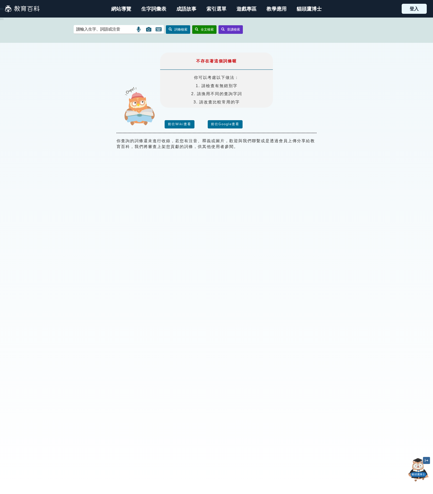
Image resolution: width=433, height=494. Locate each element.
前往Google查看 (225, 124)
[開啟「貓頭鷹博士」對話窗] (418, 469)
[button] (216, 9)
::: (2, 9)
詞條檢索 (180, 29)
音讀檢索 (233, 29)
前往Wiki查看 (179, 124)
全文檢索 (207, 29)
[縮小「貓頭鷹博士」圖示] (426, 460)
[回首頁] (22, 9)
